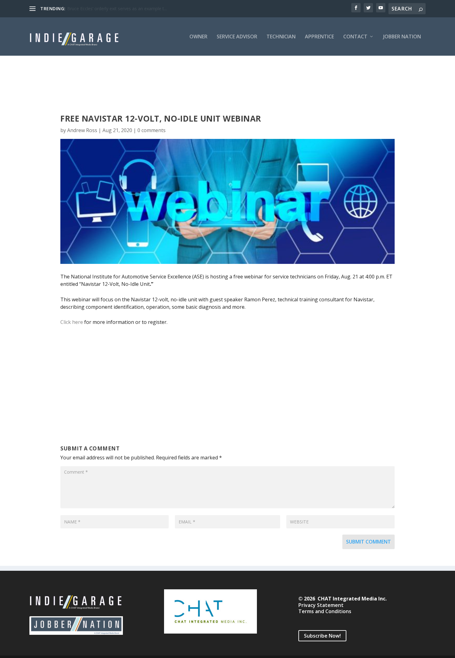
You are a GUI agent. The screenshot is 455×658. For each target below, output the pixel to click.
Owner (198, 37)
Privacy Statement (321, 605)
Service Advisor (237, 37)
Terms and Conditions (324, 611)
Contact (355, 37)
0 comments (151, 130)
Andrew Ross (82, 130)
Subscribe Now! (322, 635)
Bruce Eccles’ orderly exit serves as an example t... (117, 8)
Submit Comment (368, 541)
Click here (71, 322)
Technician (281, 37)
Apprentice (319, 37)
